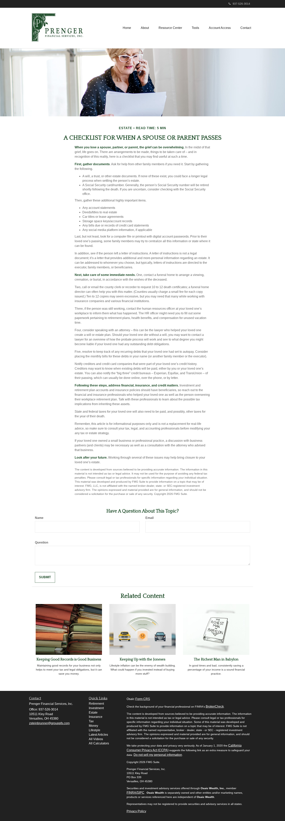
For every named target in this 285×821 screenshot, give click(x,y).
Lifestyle (94, 730)
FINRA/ (132, 792)
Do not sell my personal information (158, 754)
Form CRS (142, 699)
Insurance (95, 716)
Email (149, 517)
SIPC (140, 792)
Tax (91, 721)
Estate (93, 712)
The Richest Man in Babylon (216, 659)
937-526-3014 (241, 3)
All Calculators (99, 743)
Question (41, 542)
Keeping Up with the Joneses (142, 659)
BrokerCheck (215, 706)
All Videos (96, 739)
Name (39, 517)
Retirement (96, 703)
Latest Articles (98, 734)
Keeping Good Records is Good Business (68, 659)
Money (93, 725)
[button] (145, 28)
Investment (96, 708)
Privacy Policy (136, 811)
